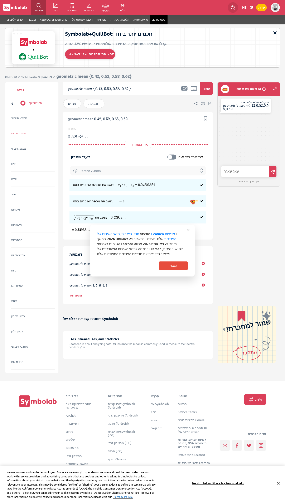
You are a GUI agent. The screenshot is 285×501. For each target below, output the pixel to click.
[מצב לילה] (251, 7)
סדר (13, 194)
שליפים (70, 439)
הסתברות (16, 240)
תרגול (69, 431)
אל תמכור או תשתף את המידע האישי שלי (192, 429)
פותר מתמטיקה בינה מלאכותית (79, 405)
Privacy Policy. (122, 496)
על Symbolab (160, 403)
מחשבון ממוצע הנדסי (36, 76)
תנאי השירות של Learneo (194, 462)
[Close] (278, 483)
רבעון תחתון (18, 316)
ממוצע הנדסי (18, 133)
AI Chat (71, 415)
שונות (14, 301)
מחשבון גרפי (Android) (123, 415)
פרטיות (182, 403)
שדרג (261, 7)
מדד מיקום (17, 361)
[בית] (38, 407)
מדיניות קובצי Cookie (191, 419)
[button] (184, 91)
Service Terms (187, 412)
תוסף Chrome (117, 459)
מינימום (15, 209)
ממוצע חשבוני (19, 118)
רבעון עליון (17, 331)
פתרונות (11, 76)
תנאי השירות (130, 234)
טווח (13, 270)
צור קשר (156, 428)
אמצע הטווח (18, 255)
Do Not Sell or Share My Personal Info (218, 483)
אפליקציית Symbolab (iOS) (121, 433)
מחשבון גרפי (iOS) (119, 443)
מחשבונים (72, 447)
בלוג (154, 412)
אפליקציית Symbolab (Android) (121, 405)
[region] (142, 483)
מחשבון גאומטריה (77, 463)
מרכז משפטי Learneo (191, 454)
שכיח (14, 179)
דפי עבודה (72, 423)
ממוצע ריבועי (18, 148)
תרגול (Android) (118, 423)
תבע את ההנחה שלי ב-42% (92, 54)
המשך (173, 265)
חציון (13, 163)
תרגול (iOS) (115, 451)
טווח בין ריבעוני (19, 346)
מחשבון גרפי (74, 455)
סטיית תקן (17, 285)
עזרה (154, 420)
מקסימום (16, 224)
